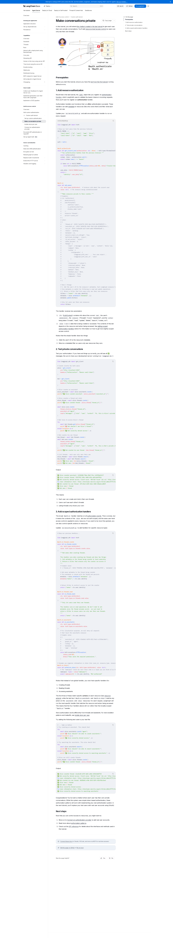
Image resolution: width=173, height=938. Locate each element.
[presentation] (85, 214)
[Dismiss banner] (170, 2)
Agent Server (36, 10)
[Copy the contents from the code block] (113, 121)
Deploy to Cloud (47, 10)
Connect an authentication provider (79, 820)
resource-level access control (96, 29)
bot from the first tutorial (99, 82)
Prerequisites (129, 19)
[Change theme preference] (148, 6)
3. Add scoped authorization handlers (136, 28)
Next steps (128, 31)
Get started (26, 10)
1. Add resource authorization (133, 22)
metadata (71, 106)
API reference (74, 826)
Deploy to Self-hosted (60, 10)
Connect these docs (66, 841)
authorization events (94, 516)
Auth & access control (62, 17)
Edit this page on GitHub (67, 847)
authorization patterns (78, 823)
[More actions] (114, 20)
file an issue (80, 847)
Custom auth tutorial (77, 17)
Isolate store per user (82, 715)
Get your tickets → (121, 2)
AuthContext (67, 315)
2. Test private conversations (133, 25)
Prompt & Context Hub (76, 10)
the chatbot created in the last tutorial (90, 26)
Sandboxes (88, 10)
